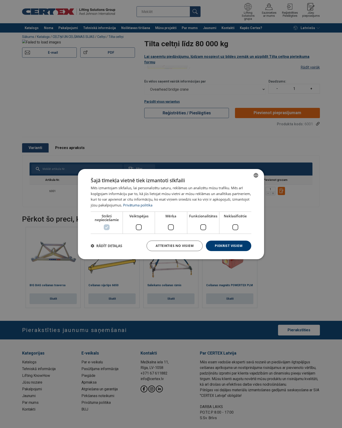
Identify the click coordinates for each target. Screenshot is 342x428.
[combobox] (256, 175)
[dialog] (171, 214)
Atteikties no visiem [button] (175, 245)
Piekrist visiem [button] (228, 245)
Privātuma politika (137, 205)
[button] (106, 245)
